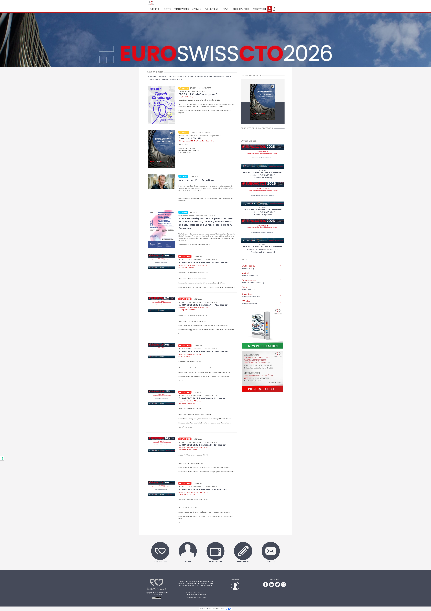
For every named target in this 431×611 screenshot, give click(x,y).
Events (167, 9)
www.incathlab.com (250, 275)
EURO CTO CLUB (160, 562)
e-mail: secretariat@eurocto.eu (196, 594)
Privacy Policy (191, 597)
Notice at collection (205, 608)
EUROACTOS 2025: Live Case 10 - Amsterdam (203, 351)
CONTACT (271, 562)
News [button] (226, 9)
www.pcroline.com (249, 303)
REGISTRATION (243, 562)
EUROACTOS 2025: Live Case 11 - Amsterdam (203, 304)
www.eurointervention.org (253, 282)
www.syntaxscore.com (251, 296)
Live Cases (196, 9)
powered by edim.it (215, 605)
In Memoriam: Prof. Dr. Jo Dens (196, 180)
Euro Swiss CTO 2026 (189, 138)
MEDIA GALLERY (215, 562)
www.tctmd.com (248, 289)
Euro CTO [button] (154, 9)
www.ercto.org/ (248, 268)
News (184, 176)
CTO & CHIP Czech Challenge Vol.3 (197, 94)
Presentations (181, 9)
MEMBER (188, 562)
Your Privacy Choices (219, 608)
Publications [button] (211, 9)
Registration (259, 9)
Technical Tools (241, 9)
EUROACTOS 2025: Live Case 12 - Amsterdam (203, 262)
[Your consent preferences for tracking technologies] (2, 458)
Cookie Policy (201, 597)
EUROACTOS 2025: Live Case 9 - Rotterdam (202, 398)
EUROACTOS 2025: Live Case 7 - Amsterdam (202, 489)
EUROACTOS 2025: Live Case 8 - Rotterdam (202, 444)
